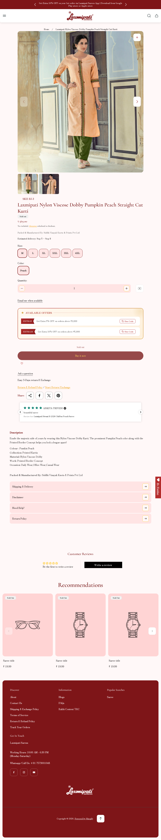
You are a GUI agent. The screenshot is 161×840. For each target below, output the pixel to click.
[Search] (149, 15)
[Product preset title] (28, 625)
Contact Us (16, 703)
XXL (54, 253)
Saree (110, 697)
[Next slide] (126, 4)
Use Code (129, 321)
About (13, 697)
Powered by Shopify (84, 818)
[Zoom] (137, 37)
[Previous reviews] (20, 412)
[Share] (30, 395)
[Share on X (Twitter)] (49, 395)
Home (46, 29)
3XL (66, 253)
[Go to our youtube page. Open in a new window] (34, 772)
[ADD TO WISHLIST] (22, 363)
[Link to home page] (80, 790)
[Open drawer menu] (4, 15)
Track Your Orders (20, 727)
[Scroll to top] (100, 818)
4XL (77, 253)
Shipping (33, 226)
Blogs (61, 697)
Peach (23, 270)
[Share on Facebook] (39, 395)
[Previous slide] (35, 4)
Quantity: (22, 280)
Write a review (103, 565)
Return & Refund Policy (30, 387)
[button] (80, 412)
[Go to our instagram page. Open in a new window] (24, 772)
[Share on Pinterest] (58, 395)
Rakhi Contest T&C (69, 709)
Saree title (8, 660)
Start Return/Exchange (57, 387)
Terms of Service (19, 715)
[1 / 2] (28, 184)
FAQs (61, 703)
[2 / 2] (49, 184)
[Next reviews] (141, 412)
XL (43, 253)
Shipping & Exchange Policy (24, 709)
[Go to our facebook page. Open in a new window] (14, 772)
